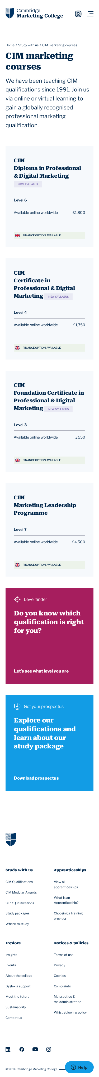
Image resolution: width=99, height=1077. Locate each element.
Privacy (59, 965)
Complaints (62, 986)
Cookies (60, 976)
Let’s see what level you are (41, 671)
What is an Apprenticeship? (66, 900)
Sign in (78, 14)
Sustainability (16, 1007)
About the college (19, 976)
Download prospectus (36, 778)
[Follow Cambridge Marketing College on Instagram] (48, 1049)
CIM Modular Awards (21, 892)
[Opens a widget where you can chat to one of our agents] (79, 1067)
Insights (11, 955)
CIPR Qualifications (20, 903)
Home (10, 45)
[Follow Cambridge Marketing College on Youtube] (35, 1049)
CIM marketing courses (59, 45)
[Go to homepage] (11, 839)
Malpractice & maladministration (67, 999)
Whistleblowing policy (70, 1012)
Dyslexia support (18, 986)
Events (11, 965)
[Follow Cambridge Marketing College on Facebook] (22, 1049)
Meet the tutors (17, 996)
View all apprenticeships (66, 884)
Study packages (18, 913)
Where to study (17, 924)
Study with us (28, 45)
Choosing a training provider (68, 915)
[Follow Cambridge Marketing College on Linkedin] (8, 1049)
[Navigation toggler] (90, 14)
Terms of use (63, 955)
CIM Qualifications (19, 882)
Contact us (14, 1018)
